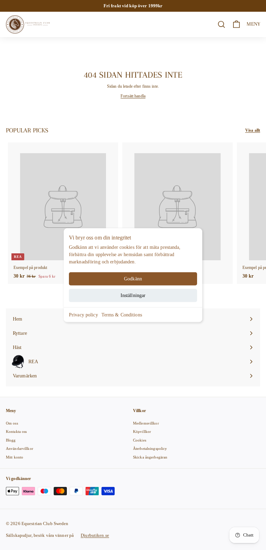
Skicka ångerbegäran (150, 457)
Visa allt (252, 130)
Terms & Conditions (121, 314)
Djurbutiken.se (95, 535)
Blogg (11, 440)
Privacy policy (83, 314)
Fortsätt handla (133, 96)
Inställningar (133, 295)
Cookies (139, 440)
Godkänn (133, 278)
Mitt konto (14, 457)
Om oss (12, 423)
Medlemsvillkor (146, 423)
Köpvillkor (142, 431)
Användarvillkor (19, 448)
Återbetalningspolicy (150, 448)
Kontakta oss (16, 431)
